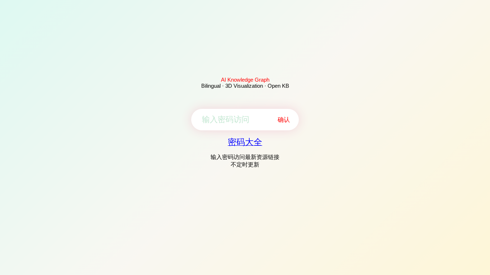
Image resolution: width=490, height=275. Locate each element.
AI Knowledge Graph (245, 80)
